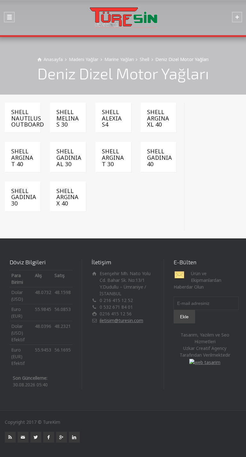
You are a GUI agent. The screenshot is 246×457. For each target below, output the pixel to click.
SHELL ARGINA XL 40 (158, 118)
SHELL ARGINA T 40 (22, 157)
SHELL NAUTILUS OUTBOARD (27, 118)
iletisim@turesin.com (121, 320)
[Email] (23, 437)
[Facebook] (48, 437)
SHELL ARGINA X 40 (67, 197)
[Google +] (61, 437)
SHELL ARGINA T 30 (113, 157)
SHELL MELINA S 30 (67, 118)
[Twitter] (35, 437)
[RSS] (10, 437)
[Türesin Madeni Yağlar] (123, 17)
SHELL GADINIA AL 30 (68, 157)
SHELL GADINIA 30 (23, 197)
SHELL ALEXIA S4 (112, 118)
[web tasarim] (204, 362)
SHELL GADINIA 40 (159, 157)
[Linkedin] (74, 437)
